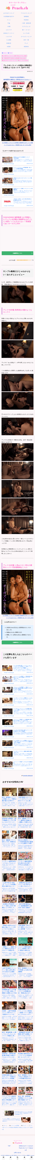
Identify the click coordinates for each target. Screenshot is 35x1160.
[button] (31, 576)
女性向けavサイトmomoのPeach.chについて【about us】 (26, 1148)
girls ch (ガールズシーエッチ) (10, 60)
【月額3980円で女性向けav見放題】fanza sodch (14, 58)
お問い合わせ (17, 1152)
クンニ (4, 53)
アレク (10, 53)
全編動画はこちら (17, 253)
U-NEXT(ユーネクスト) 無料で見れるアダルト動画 (15, 55)
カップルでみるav (24, 60)
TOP (9, 1146)
